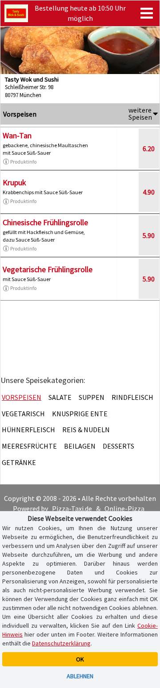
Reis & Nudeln (86, 429)
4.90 (149, 192)
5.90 (149, 235)
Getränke (19, 462)
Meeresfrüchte (29, 446)
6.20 (149, 148)
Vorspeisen (21, 397)
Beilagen (80, 446)
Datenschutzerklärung (61, 643)
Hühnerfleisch (28, 429)
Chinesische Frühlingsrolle (45, 222)
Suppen (91, 397)
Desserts (118, 446)
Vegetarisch (23, 413)
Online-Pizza (124, 508)
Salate (60, 397)
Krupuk (14, 182)
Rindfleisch (132, 397)
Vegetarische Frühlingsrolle (47, 269)
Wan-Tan (17, 135)
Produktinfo (23, 161)
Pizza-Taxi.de (72, 508)
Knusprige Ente (80, 413)
